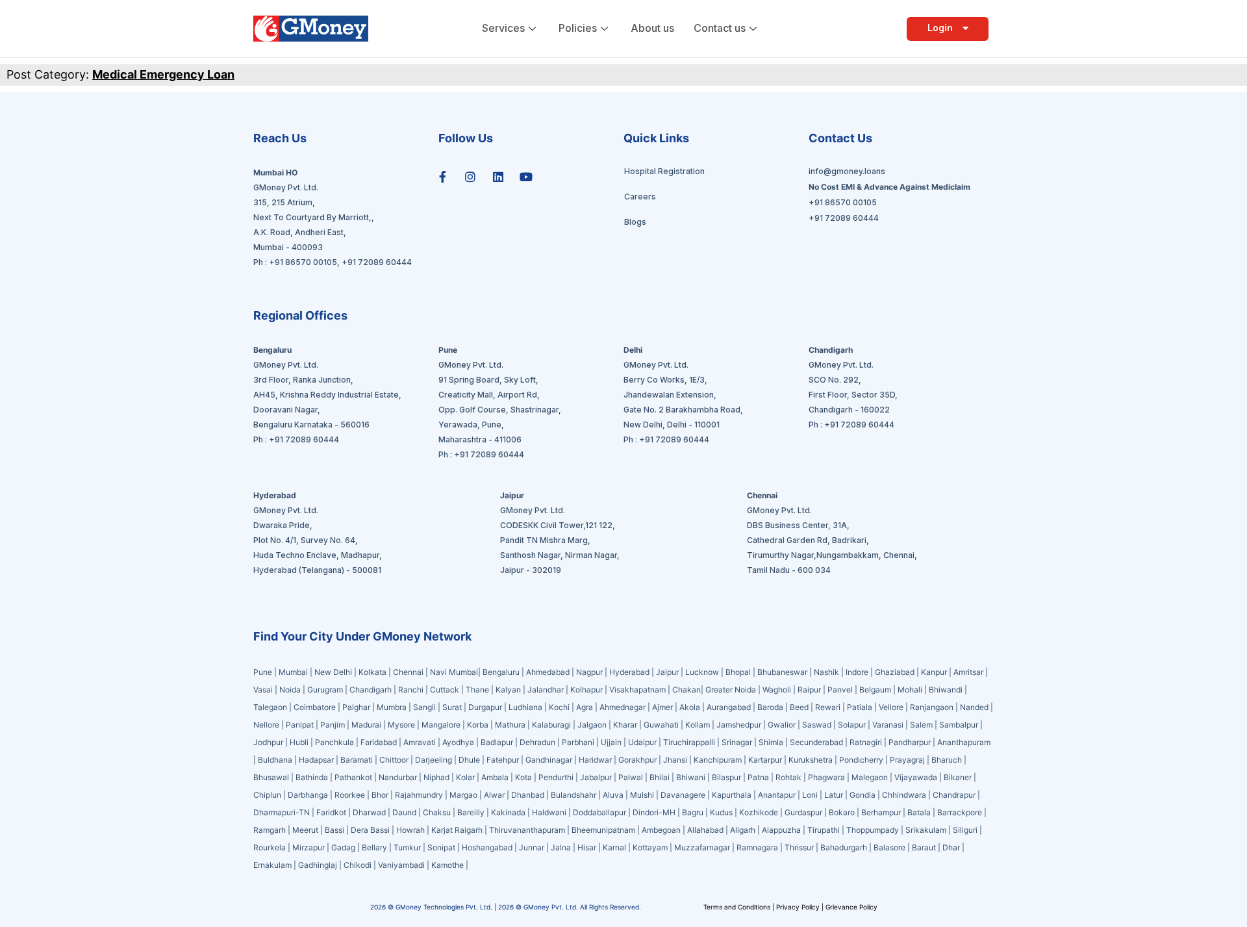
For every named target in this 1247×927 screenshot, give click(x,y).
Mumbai (294, 672)
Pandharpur (910, 742)
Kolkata (372, 672)
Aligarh (742, 830)
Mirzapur (308, 847)
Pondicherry (861, 760)
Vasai (263, 689)
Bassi (334, 830)
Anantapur (777, 795)
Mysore (401, 725)
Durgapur (485, 707)
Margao (463, 795)
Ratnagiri (866, 742)
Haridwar (595, 760)
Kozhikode (758, 812)
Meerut (305, 830)
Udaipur (642, 742)
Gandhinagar (549, 760)
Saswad (816, 725)
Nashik (826, 672)
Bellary (374, 847)
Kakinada (508, 812)
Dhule (469, 760)
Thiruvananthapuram (527, 830)
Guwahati (661, 725)
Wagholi (776, 689)
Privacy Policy (798, 907)
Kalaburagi (551, 725)
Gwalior (782, 725)
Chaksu (437, 812)
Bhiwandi (946, 689)
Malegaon (869, 777)
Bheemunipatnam (603, 830)
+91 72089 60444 (377, 262)
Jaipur (667, 672)
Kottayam (650, 847)
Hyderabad (629, 672)
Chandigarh (370, 689)
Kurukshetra (810, 760)
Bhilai (659, 777)
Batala (919, 812)
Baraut (924, 847)
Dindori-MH (654, 812)
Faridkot (331, 812)
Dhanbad (527, 795)
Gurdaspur (803, 812)
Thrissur (799, 847)
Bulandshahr (573, 795)
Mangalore (441, 725)
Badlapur (497, 742)
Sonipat (441, 847)
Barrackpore (959, 812)
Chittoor (394, 760)
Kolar (465, 777)
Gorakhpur (637, 760)
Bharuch (946, 760)
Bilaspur (726, 777)
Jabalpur (596, 777)
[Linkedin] (498, 176)
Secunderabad (816, 742)
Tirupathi (823, 830)
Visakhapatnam (637, 689)
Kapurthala (731, 795)
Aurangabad (729, 707)
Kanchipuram (718, 760)
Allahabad (705, 830)
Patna (758, 777)
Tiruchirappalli (689, 742)
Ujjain (611, 742)
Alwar (494, 795)
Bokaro (842, 812)
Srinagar (737, 742)
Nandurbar (398, 777)
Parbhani (578, 742)
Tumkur (407, 847)
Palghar (356, 707)
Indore (857, 672)
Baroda (770, 707)
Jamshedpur (738, 725)
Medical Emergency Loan (163, 74)
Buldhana (275, 760)
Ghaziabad (894, 672)
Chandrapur (954, 795)
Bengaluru (501, 672)
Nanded (974, 707)
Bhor (380, 795)
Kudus (721, 812)
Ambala (495, 777)
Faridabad (378, 742)
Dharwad (369, 812)
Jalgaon (592, 725)
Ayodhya (458, 742)
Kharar (625, 725)
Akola (689, 707)
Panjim (332, 725)
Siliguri (965, 830)
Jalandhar (545, 689)
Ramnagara (757, 847)
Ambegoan (661, 830)
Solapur (852, 725)
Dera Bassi (370, 830)
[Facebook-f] (442, 176)
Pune (263, 672)
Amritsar (968, 672)
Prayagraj (907, 760)
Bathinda (312, 777)
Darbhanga (308, 795)
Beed (799, 707)
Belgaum (875, 689)
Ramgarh (269, 830)
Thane (478, 689)
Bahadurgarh (843, 847)
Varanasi (887, 725)
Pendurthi (555, 777)
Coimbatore (315, 707)
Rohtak (788, 777)
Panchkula (334, 742)
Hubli (299, 742)
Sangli (424, 707)
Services (503, 27)
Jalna (561, 847)
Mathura (510, 725)
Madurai (366, 725)
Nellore (266, 725)
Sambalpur (958, 725)
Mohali (910, 689)
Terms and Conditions (737, 907)
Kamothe (447, 865)
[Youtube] (526, 176)
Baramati (356, 760)
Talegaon (270, 707)
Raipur (809, 689)
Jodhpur (268, 742)
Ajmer (662, 707)
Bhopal (738, 672)
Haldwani (549, 812)
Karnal (614, 847)
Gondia (862, 795)
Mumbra (392, 707)
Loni (810, 795)
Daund (404, 812)
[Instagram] (470, 176)
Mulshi (642, 795)
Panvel (840, 689)
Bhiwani (690, 777)
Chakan (686, 689)
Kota (523, 777)
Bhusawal (271, 777)
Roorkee (349, 795)
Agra (584, 707)
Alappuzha (781, 830)
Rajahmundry (419, 795)
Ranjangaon (931, 707)
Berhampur (881, 812)
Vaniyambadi (401, 865)
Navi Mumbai (454, 672)
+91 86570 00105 (303, 262)
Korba (477, 725)
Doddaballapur (599, 812)
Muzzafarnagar (702, 847)
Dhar (951, 847)
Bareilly (471, 812)
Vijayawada (915, 777)
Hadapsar (316, 760)
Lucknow (702, 672)
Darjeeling (434, 760)
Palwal (630, 777)
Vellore (891, 707)
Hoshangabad (487, 847)
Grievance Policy (851, 907)
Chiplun (267, 795)
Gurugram (325, 689)
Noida (290, 689)
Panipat (300, 725)
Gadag (343, 847)
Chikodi (358, 865)
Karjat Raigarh (457, 830)
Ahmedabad (548, 672)
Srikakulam (925, 830)
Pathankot (353, 777)
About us (652, 27)
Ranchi (410, 689)
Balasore (889, 847)
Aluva (613, 795)
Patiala (859, 707)
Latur (833, 795)
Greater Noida (730, 689)
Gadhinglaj (317, 865)
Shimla (771, 742)
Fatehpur (502, 760)
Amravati (419, 742)
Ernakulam (272, 865)
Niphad (436, 777)
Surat (452, 707)
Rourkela (269, 847)
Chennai (408, 672)
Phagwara (826, 777)
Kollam (697, 725)
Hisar (586, 847)
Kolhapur (586, 689)
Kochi (559, 707)
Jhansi (675, 760)
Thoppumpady (872, 830)
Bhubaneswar (782, 672)
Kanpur (934, 672)
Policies (578, 27)
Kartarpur (765, 760)
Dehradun (537, 742)
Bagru (692, 812)
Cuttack (444, 689)
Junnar (531, 847)
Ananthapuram (963, 742)
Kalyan (509, 689)
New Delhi (333, 672)
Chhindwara (904, 795)
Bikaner (958, 777)
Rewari (827, 707)
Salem (921, 725)
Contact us (720, 27)
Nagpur (589, 672)
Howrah (410, 830)
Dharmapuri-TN (281, 812)
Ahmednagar (622, 707)
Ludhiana (525, 707)
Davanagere (683, 795)
